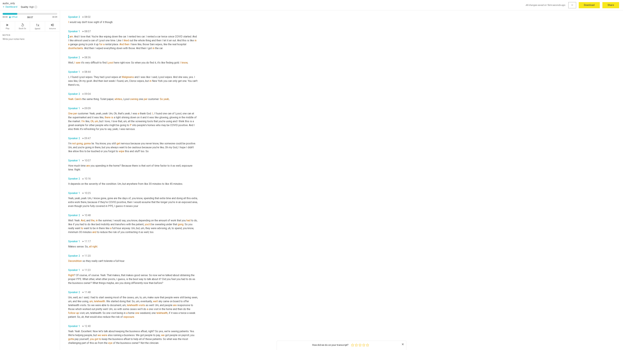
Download (589, 5)
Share (611, 5)
